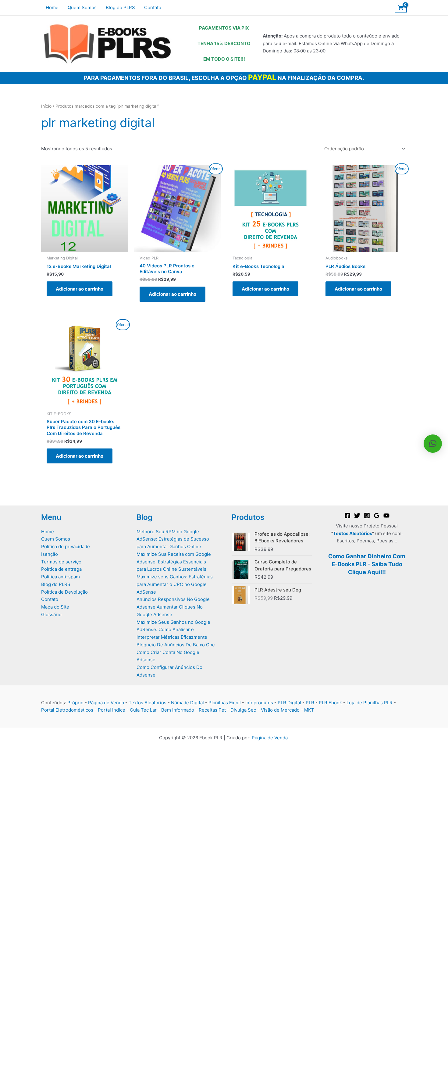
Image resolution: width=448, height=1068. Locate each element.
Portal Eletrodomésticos (67, 710)
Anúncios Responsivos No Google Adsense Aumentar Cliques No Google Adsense (173, 606)
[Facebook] (347, 516)
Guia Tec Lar (143, 710)
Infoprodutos (259, 702)
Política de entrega (61, 569)
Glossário (51, 614)
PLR (310, 702)
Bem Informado (177, 710)
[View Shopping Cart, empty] (401, 8)
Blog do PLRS (55, 584)
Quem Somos (55, 539)
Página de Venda (106, 702)
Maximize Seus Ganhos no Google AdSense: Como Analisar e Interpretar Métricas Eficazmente (173, 629)
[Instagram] (367, 516)
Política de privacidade (65, 546)
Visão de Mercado (280, 710)
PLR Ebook (330, 702)
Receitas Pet (212, 710)
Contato (49, 599)
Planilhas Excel (224, 702)
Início (46, 106)
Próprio (75, 702)
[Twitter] (357, 516)
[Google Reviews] (377, 516)
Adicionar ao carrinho (79, 289)
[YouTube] (386, 516)
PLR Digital (289, 702)
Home (47, 531)
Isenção (49, 554)
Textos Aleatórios (352, 533)
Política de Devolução (64, 592)
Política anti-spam (60, 577)
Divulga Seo (243, 710)
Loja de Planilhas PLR (370, 702)
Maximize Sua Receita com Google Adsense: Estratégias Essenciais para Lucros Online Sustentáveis (174, 561)
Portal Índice (111, 710)
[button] (433, 443)
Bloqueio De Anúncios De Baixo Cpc (176, 645)
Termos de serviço (61, 562)
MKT (309, 710)
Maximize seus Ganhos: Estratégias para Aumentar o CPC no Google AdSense (175, 584)
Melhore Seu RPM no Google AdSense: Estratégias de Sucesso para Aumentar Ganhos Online (173, 539)
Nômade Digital (187, 702)
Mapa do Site (55, 607)
